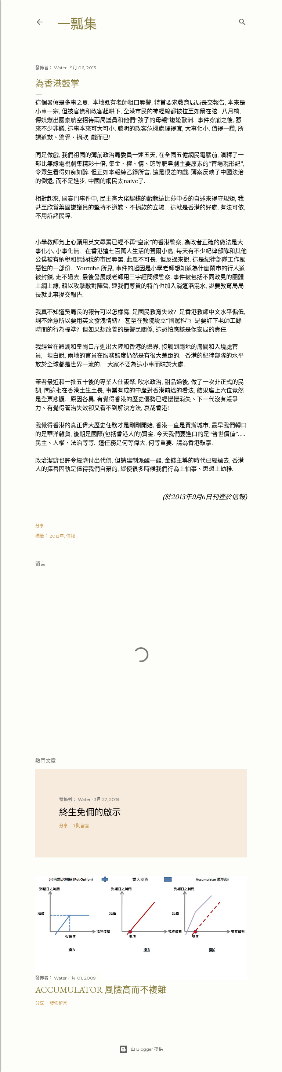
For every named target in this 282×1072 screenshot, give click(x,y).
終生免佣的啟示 (90, 812)
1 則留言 (81, 825)
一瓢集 (77, 24)
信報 (70, 536)
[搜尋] (242, 20)
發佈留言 (58, 1003)
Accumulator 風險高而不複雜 (100, 989)
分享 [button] (39, 525)
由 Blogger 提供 (147, 1049)
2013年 (57, 536)
